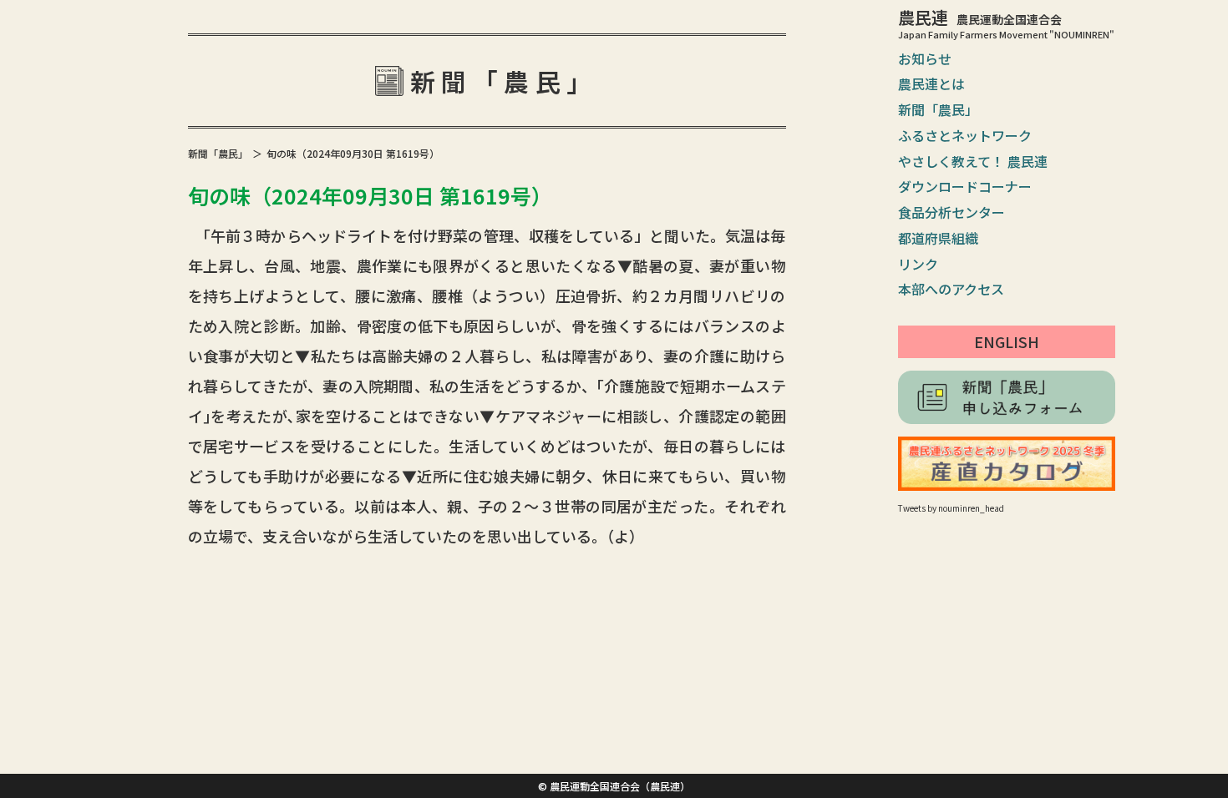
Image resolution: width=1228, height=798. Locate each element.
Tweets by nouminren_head (951, 508)
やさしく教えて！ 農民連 (973, 161)
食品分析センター (951, 212)
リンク (918, 264)
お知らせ (924, 58)
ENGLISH (1006, 341)
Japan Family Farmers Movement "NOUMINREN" (1006, 34)
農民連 (980, 17)
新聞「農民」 (938, 109)
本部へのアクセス (951, 289)
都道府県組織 (938, 238)
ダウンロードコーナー (965, 186)
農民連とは (931, 83)
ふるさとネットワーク (965, 135)
